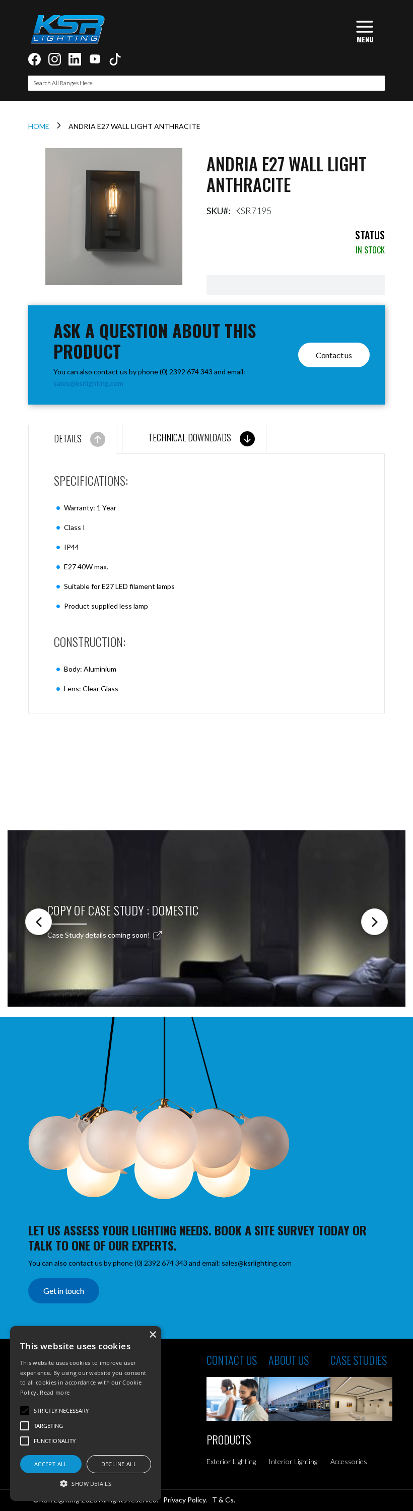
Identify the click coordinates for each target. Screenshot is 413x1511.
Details (68, 438)
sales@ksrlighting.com (88, 383)
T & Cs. (223, 1499)
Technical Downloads (189, 437)
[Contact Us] (237, 1399)
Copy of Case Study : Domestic (123, 910)
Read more (55, 1392)
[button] (85, 1483)
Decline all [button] (118, 1464)
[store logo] (67, 29)
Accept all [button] (50, 1464)
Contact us (334, 355)
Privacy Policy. (185, 1499)
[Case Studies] (361, 1399)
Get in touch (63, 1290)
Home (38, 126)
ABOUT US (288, 1360)
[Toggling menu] (365, 30)
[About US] (299, 1399)
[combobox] (206, 83)
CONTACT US (231, 1360)
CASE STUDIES (358, 1360)
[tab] (72, 439)
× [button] (152, 1335)
